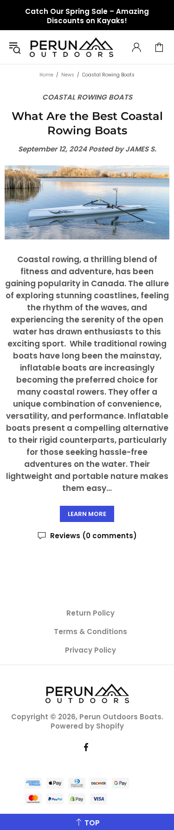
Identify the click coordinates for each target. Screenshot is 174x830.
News (67, 74)
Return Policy (90, 613)
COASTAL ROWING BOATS (87, 97)
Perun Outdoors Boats (71, 47)
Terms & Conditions (90, 631)
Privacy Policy (90, 650)
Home (46, 74)
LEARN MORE (87, 513)
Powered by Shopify (87, 726)
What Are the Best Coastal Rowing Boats (87, 123)
